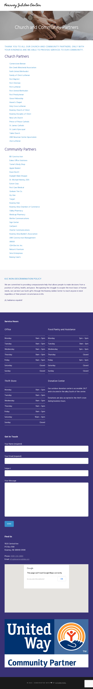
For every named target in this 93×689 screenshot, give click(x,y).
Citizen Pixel (60, 683)
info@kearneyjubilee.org (19, 559)
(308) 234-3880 (17, 556)
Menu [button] (85, 5)
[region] (46, 588)
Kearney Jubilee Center (23, 5)
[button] (46, 586)
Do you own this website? (36, 579)
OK (62, 579)
